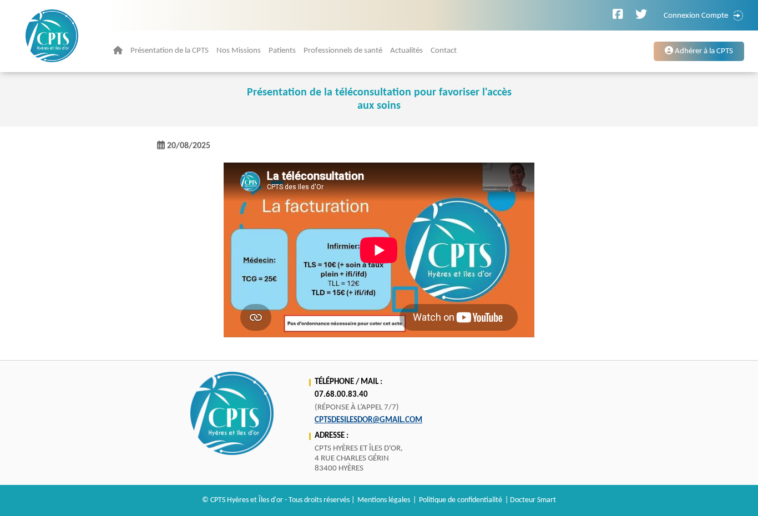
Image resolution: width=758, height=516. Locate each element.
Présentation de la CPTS (169, 51)
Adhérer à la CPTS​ (703, 51)
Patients (282, 51)
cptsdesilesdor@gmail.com (368, 420)
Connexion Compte (696, 16)
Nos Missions (238, 51)
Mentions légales (383, 500)
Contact (444, 51)
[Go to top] (728, 492)
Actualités (406, 51)
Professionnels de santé (343, 51)
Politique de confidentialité (460, 500)
